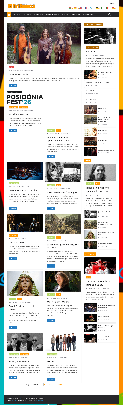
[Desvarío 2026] (25, 223)
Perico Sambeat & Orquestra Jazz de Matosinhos (104, 119)
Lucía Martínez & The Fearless (105, 73)
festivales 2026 (23, 107)
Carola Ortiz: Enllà (18, 74)
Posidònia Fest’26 (18, 114)
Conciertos (27, 14)
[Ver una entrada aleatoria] (114, 14)
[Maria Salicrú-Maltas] (63, 281)
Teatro (88, 277)
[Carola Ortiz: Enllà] (44, 43)
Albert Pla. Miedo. (104, 337)
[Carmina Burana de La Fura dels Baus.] (100, 265)
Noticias (65, 14)
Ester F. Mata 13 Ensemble (23, 190)
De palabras (75, 14)
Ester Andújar (102, 130)
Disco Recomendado (92, 47)
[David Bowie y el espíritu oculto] (25, 283)
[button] (19, 14)
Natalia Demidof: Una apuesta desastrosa (59, 139)
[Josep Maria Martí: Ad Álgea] (63, 172)
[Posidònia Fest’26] (25, 97)
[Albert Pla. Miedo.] (90, 338)
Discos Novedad (13, 183)
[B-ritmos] (9, 14)
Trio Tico (51, 361)
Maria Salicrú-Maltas (58, 301)
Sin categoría (24, 354)
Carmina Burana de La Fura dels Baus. (98, 283)
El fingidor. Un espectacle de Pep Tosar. (106, 307)
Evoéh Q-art (102, 108)
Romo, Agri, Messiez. (20, 361)
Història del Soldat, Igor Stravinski (105, 327)
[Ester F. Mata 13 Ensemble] (25, 171)
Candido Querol (25, 186)
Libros (58, 130)
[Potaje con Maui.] (90, 318)
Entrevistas (38, 14)
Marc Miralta (102, 140)
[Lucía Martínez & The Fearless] (90, 74)
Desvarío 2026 (16, 242)
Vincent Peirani (91, 99)
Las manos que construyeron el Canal (63, 246)
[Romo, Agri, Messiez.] (25, 342)
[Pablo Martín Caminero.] (90, 151)
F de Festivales (51, 14)
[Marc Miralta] (90, 141)
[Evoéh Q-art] (90, 109)
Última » (59, 384)
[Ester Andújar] (90, 131)
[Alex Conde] (100, 36)
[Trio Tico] (63, 342)
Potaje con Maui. (103, 317)
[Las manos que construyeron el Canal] (63, 224)
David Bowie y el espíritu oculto (22, 307)
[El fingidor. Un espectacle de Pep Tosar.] (90, 308)
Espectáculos (88, 14)
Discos (15, 14)
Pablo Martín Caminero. (106, 150)
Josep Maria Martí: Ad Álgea (62, 192)
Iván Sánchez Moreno (27, 70)
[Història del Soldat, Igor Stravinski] (90, 328)
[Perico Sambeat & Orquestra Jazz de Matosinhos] (90, 120)
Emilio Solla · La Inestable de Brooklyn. (98, 83)
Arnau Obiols (90, 91)
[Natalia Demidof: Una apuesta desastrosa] (63, 109)
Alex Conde (92, 51)
